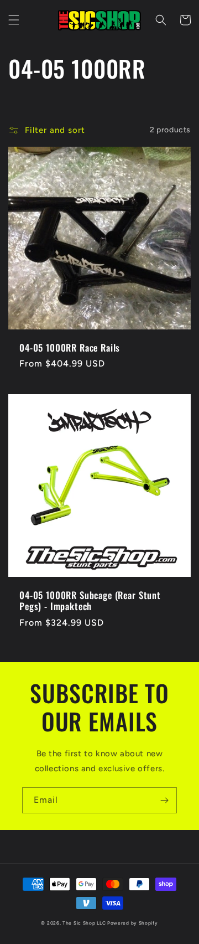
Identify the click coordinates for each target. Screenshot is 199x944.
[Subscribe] (164, 800)
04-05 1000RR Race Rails (69, 347)
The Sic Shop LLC (84, 923)
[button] (14, 20)
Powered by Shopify (132, 923)
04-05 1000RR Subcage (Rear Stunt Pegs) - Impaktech (90, 601)
